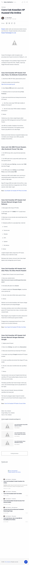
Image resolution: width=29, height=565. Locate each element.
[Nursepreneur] (14, 507)
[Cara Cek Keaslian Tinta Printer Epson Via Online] (7, 434)
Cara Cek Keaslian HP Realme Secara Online (15, 403)
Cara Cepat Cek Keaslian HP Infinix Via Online (15, 327)
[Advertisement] (14, 540)
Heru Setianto (8, 2)
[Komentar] (27, 495)
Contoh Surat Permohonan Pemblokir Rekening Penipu (14, 510)
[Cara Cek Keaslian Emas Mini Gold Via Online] (7, 426)
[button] (22, 2)
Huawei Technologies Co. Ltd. (8, 32)
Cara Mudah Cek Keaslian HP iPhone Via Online (15, 190)
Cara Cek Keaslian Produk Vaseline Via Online (14, 482)
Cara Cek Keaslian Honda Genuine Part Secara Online (14, 501)
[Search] (24, 2)
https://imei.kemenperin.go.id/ (8, 84)
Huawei (3, 29)
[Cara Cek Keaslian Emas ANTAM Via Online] (7, 442)
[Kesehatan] (14, 479)
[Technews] (14, 498)
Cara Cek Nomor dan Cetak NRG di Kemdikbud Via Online (13, 518)
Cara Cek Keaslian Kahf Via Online (13, 493)
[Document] (14, 516)
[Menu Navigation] (2, 2)
